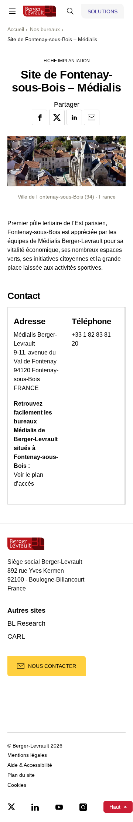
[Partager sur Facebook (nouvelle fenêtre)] (39, 117)
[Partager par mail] (91, 117)
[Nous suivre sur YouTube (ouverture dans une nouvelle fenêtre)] (59, 807)
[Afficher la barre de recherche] (70, 11)
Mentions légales (27, 755)
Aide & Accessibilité (29, 765)
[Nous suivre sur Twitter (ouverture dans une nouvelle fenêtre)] (11, 807)
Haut (114, 807)
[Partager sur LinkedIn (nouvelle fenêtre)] (74, 117)
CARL (16, 636)
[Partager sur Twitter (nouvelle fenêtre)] (57, 117)
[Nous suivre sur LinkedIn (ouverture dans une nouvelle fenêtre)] (35, 807)
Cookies (16, 785)
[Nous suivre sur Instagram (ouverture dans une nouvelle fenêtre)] (83, 807)
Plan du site (21, 775)
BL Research (26, 623)
